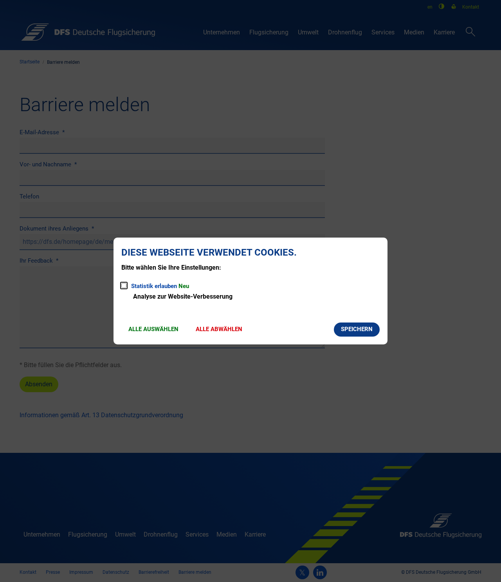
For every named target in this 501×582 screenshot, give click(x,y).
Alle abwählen (219, 329)
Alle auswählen (153, 329)
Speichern (357, 329)
